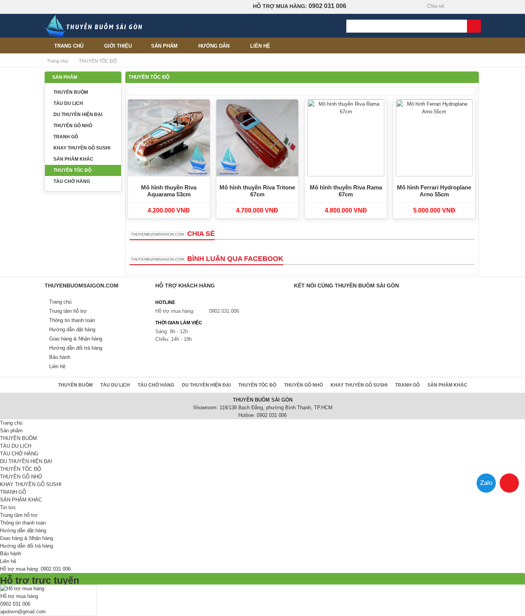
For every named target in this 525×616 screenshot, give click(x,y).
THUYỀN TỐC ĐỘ (72, 170)
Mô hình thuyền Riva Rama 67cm (346, 191)
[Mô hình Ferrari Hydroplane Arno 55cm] (434, 138)
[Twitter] (457, 6)
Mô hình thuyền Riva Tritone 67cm (257, 191)
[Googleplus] (466, 6)
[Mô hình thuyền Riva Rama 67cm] (346, 138)
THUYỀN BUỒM (70, 92)
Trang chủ (68, 46)
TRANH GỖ (65, 136)
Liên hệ (260, 46)
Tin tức (8, 507)
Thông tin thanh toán (72, 320)
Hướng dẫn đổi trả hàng (75, 348)
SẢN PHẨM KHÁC (73, 159)
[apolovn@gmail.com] (475, 6)
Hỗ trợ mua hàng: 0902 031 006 (35, 569)
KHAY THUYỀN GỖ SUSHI (81, 148)
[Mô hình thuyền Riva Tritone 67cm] (257, 138)
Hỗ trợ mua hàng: (174, 311)
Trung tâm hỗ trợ (68, 311)
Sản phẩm (164, 46)
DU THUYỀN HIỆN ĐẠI (77, 114)
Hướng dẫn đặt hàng (72, 329)
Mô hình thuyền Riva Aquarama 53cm (168, 191)
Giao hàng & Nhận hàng (75, 339)
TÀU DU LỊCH (68, 103)
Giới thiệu (118, 46)
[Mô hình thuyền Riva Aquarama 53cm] (169, 138)
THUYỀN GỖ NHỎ (72, 125)
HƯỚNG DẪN (213, 46)
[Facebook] (448, 6)
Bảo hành (59, 357)
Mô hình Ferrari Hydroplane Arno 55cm (434, 191)
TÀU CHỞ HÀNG (71, 181)
